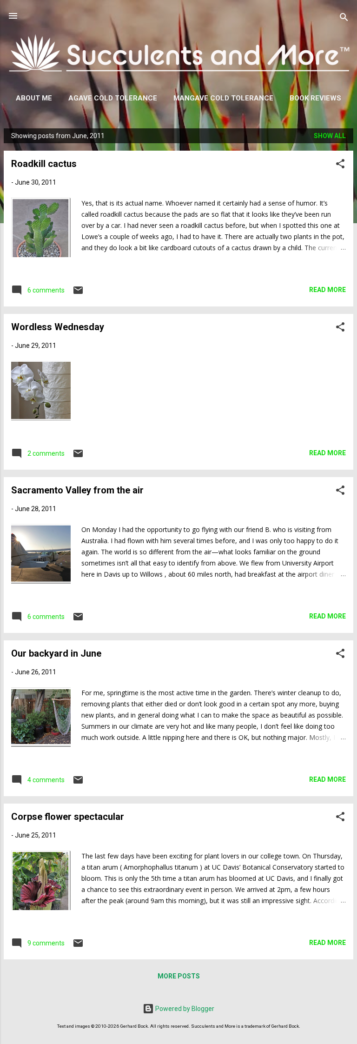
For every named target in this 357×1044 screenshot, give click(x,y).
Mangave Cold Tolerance (223, 98)
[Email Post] (78, 293)
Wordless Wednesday (57, 326)
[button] (340, 165)
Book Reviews (315, 98)
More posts (179, 976)
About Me (34, 98)
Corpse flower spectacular (67, 816)
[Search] (344, 19)
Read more (327, 289)
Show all (330, 136)
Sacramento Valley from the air (77, 490)
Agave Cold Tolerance (112, 98)
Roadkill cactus (44, 163)
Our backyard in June (56, 653)
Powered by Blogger (184, 1008)
